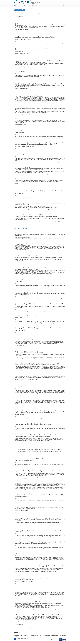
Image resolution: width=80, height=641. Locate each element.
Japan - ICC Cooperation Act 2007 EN (21, 621)
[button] (16, 6)
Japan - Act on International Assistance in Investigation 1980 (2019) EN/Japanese (29, 13)
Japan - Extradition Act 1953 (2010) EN (21, 228)
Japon (15, 12)
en (62, 5)
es (64, 5)
